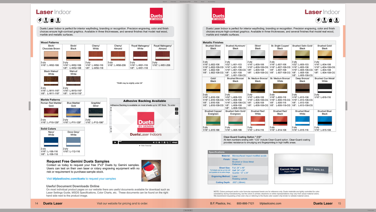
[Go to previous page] (181, 210)
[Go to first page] (178, 210)
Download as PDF (185, 1)
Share (202, 1)
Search (165, 1)
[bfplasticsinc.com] (270, 203)
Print (195, 1)
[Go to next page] (194, 210)
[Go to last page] (197, 210)
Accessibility (211, 1)
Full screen (371, 210)
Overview (173, 1)
